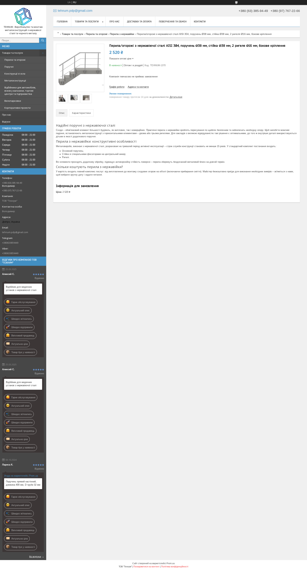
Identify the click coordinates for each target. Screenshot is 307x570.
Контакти (200, 21)
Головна (62, 21)
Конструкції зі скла (14, 73)
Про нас (6, 114)
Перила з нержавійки (122, 34)
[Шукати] (42, 40)
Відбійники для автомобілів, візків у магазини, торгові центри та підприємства (20, 90)
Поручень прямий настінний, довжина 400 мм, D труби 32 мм (23, 483)
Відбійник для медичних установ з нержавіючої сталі (21, 288)
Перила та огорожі (14, 59)
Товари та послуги (12, 52)
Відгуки (6, 121)
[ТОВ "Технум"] (23, 16)
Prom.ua (170, 563)
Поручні (9, 66)
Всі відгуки (35, 556)
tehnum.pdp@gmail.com (15, 232)
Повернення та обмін (173, 21)
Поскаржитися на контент (146, 566)
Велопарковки (12, 100)
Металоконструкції (15, 80)
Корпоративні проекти (17, 107)
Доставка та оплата (139, 21)
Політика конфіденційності (174, 566)
